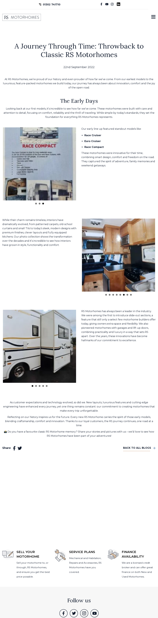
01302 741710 (51, 4)
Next (81, 163)
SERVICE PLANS (82, 552)
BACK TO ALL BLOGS (137, 444)
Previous (77, 253)
